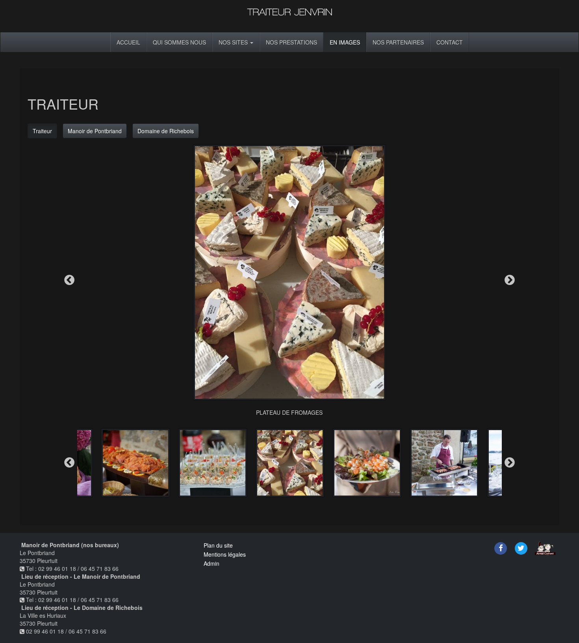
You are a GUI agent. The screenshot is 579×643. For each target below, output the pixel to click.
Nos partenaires (398, 42)
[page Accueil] (289, 15)
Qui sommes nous (179, 42)
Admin (211, 563)
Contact (449, 42)
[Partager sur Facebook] (501, 547)
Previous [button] (69, 280)
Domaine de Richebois (165, 131)
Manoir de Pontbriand (95, 131)
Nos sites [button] (234, 42)
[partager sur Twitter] (521, 547)
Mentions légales (225, 554)
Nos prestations (291, 42)
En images (345, 42)
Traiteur (42, 131)
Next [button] (510, 280)
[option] (289, 280)
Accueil (128, 42)
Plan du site (218, 545)
